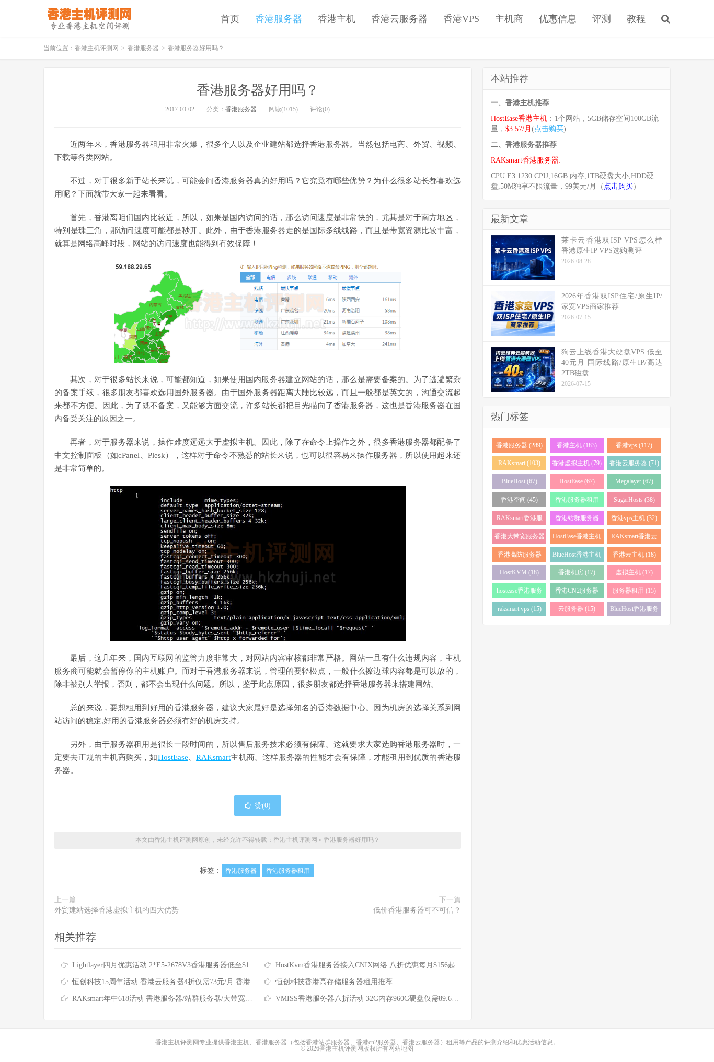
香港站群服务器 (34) (577, 519)
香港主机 (336, 19)
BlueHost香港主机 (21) (576, 556)
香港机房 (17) (576, 572)
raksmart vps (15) (520, 609)
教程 (636, 19)
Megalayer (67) (634, 481)
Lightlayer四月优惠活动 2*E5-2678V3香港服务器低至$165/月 (169, 965)
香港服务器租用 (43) (577, 501)
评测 (601, 19)
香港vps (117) (634, 445)
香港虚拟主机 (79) (577, 463)
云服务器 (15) (576, 609)
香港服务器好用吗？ (258, 90)
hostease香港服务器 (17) (520, 592)
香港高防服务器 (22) (520, 556)
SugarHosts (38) (634, 499)
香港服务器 (278, 19)
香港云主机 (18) (634, 554)
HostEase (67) (577, 481)
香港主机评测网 (87, 18)
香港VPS (461, 19)
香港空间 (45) (519, 499)
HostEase (173, 757)
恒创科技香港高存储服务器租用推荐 (334, 982)
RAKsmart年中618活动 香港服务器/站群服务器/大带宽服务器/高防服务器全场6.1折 (204, 998)
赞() (263, 806)
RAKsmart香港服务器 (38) (520, 519)
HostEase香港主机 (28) (576, 538)
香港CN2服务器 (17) (576, 592)
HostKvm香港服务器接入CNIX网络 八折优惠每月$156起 (365, 965)
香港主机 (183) (577, 445)
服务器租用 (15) (634, 590)
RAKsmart (213, 757)
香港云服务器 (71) (634, 463)
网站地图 (400, 1048)
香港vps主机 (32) (634, 518)
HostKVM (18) (519, 572)
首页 (230, 19)
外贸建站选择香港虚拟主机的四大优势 (116, 910)
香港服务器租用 (288, 870)
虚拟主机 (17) (634, 572)
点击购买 (548, 129)
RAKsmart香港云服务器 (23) (634, 538)
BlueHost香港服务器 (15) (634, 610)
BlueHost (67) (519, 481)
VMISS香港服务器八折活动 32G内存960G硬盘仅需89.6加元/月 (375, 998)
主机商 (509, 19)
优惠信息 (558, 19)
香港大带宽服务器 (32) (519, 538)
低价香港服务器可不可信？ (417, 910)
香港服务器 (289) (519, 445)
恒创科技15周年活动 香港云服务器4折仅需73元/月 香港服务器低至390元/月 (193, 982)
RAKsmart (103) (519, 463)
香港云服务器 (399, 19)
